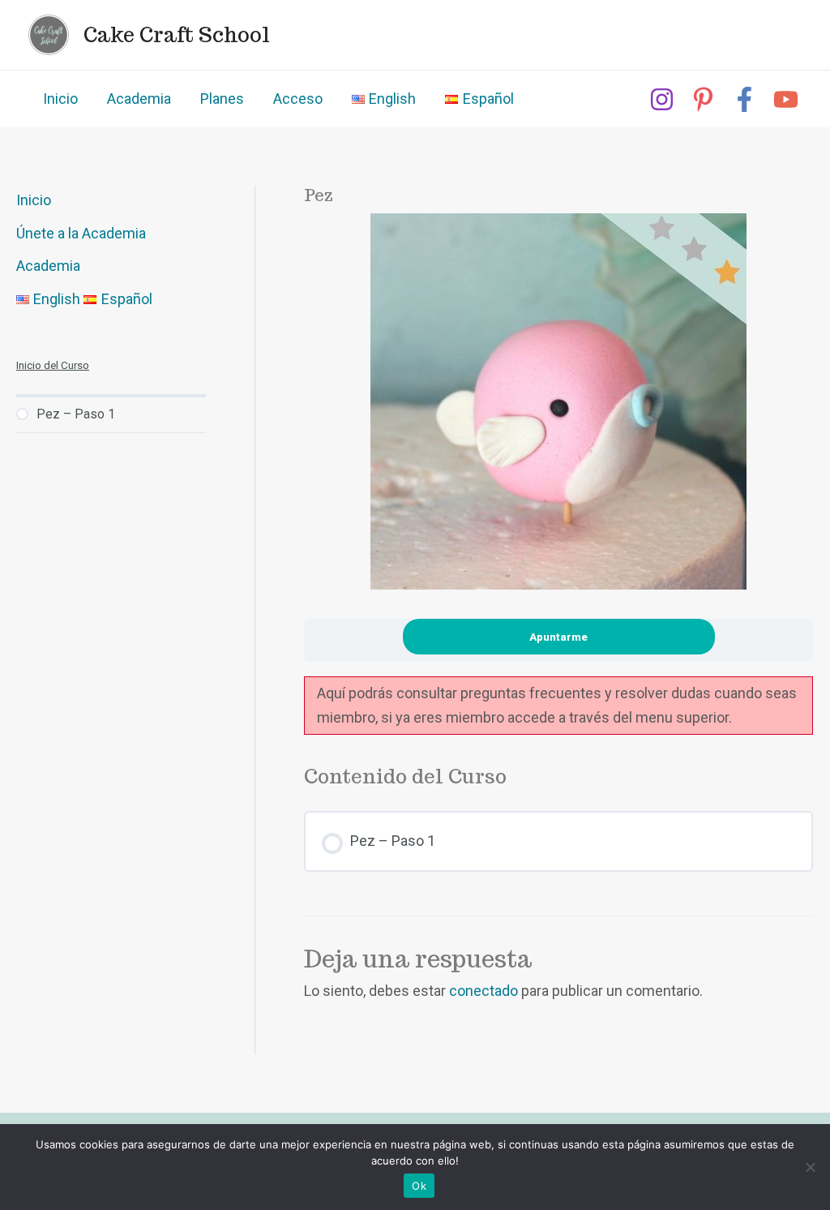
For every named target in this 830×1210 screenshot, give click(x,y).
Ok (419, 1185)
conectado (483, 990)
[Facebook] (744, 99)
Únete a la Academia (81, 233)
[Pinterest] (703, 99)
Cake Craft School (176, 35)
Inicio (60, 98)
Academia (139, 98)
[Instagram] (662, 99)
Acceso (298, 98)
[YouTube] (786, 99)
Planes (222, 98)
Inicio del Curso (52, 364)
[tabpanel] (558, 705)
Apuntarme (558, 636)
